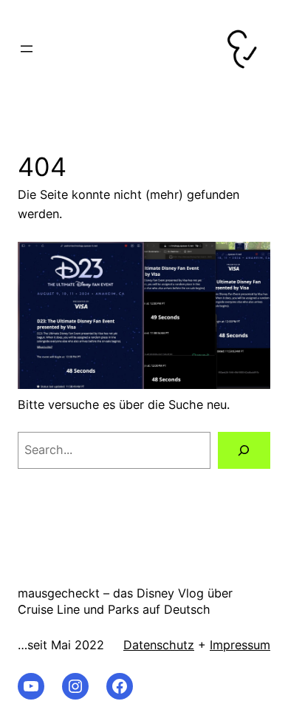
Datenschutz (158, 644)
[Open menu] (26, 49)
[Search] (244, 450)
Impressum (240, 644)
